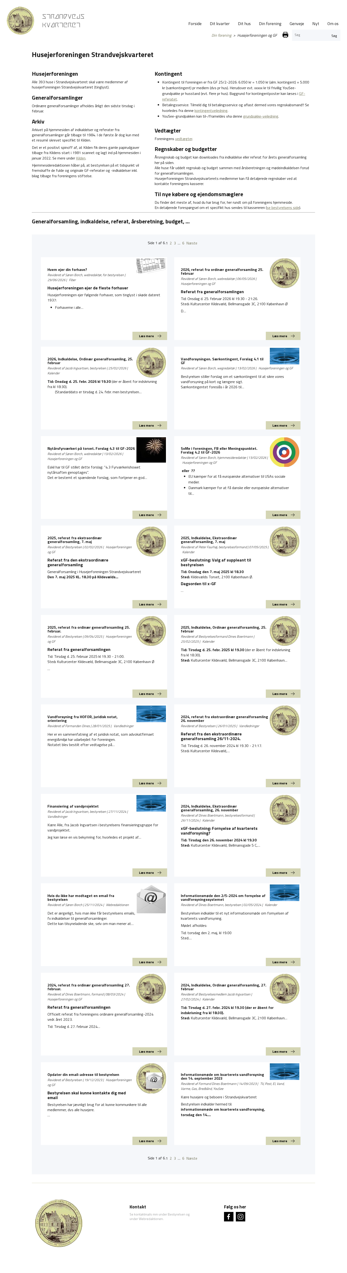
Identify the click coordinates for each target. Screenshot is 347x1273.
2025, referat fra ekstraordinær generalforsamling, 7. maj (74, 539)
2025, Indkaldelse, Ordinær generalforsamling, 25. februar (223, 629)
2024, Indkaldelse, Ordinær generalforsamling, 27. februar (223, 987)
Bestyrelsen (176, 1214)
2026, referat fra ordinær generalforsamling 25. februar (222, 271)
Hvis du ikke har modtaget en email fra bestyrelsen (80, 897)
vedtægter (183, 138)
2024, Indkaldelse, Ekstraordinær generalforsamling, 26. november (209, 808)
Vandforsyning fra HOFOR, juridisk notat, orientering (82, 718)
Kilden (80, 158)
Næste (191, 243)
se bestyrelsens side (283, 207)
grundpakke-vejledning (260, 116)
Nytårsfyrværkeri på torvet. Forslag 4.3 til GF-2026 (91, 448)
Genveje (297, 23)
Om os (333, 23)
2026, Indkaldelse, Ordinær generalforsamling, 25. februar (90, 361)
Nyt (315, 23)
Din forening (270, 23)
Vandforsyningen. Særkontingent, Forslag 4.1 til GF (222, 361)
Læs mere (146, 335)
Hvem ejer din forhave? (67, 269)
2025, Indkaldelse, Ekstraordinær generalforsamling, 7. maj (209, 539)
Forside (195, 23)
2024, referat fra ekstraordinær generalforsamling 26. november (224, 718)
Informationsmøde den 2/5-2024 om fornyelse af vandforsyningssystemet (223, 897)
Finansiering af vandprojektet (73, 806)
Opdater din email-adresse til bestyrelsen (83, 1074)
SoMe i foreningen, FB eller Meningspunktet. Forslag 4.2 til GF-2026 (219, 450)
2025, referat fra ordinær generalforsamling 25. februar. (88, 629)
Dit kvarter (220, 23)
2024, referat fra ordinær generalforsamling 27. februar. (88, 987)
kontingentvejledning (211, 110)
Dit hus (244, 23)
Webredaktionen (151, 1218)
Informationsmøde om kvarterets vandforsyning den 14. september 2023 (222, 1076)
